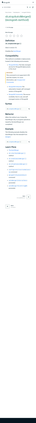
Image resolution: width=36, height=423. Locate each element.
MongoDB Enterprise (15, 86)
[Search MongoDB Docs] (27, 7)
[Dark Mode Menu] (33, 7)
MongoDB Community (16, 94)
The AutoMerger (14, 150)
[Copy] (29, 109)
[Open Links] (33, 2)
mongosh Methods (26, 12)
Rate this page (9, 32)
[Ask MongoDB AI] (30, 7)
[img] (6, 35)
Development (16, 12)
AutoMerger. (17, 51)
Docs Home (8, 12)
